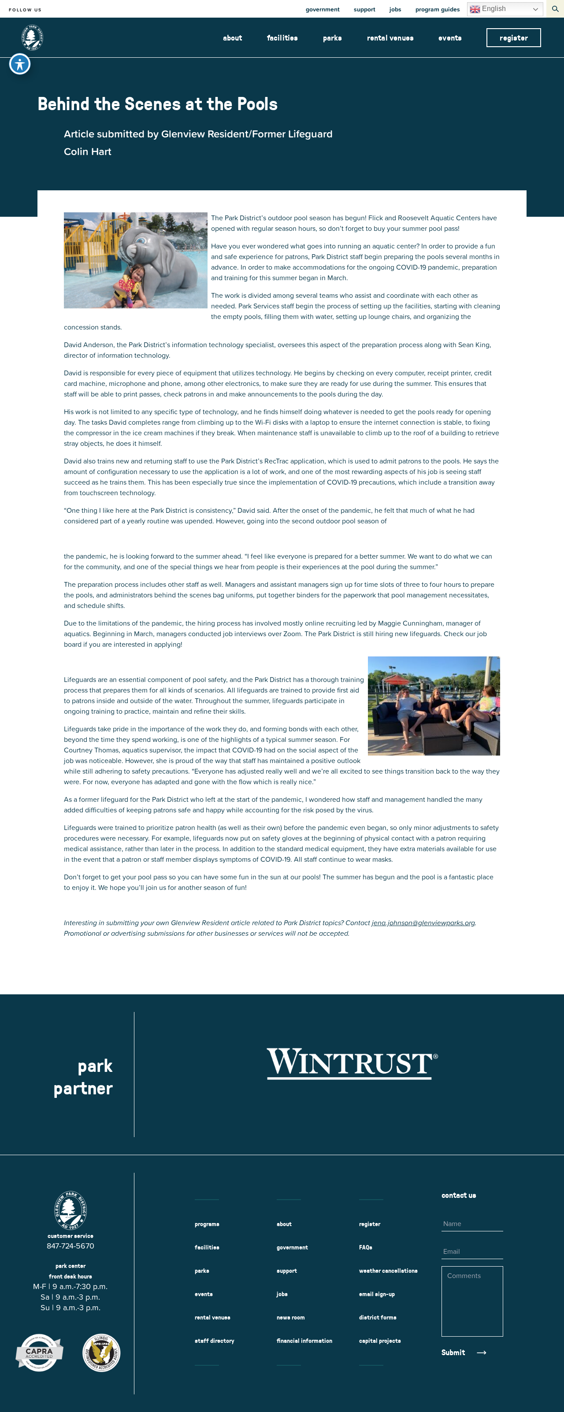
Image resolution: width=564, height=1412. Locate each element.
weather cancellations (388, 1270)
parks (332, 37)
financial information (304, 1340)
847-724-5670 (70, 1246)
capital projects (380, 1340)
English (493, 8)
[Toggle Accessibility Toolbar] (19, 63)
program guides (438, 9)
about (232, 37)
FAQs (365, 1247)
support (364, 9)
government (323, 9)
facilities (282, 37)
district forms (378, 1317)
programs (207, 1223)
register (514, 37)
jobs (395, 9)
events (450, 37)
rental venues (390, 37)
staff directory (214, 1340)
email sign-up (377, 1294)
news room (291, 1317)
